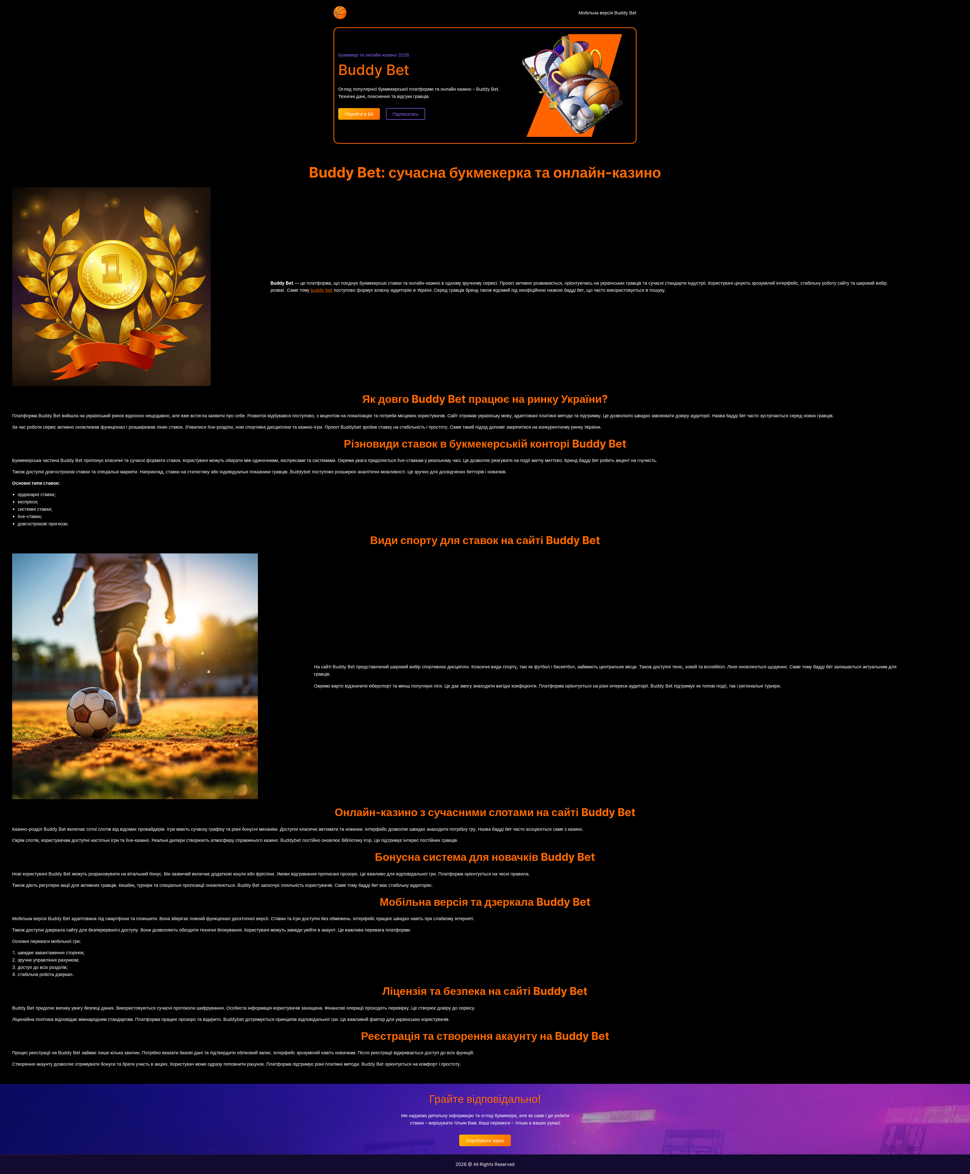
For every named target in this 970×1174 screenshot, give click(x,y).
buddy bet (321, 290)
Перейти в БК (359, 114)
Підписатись (406, 114)
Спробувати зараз (485, 1140)
